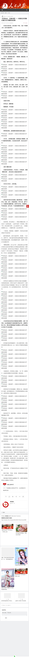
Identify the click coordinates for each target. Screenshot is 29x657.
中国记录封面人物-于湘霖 (20, 565)
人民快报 (6, 516)
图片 (6, 12)
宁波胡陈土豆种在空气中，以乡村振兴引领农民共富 (14, 489)
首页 (3, 12)
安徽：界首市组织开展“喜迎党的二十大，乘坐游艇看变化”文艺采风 (7, 559)
